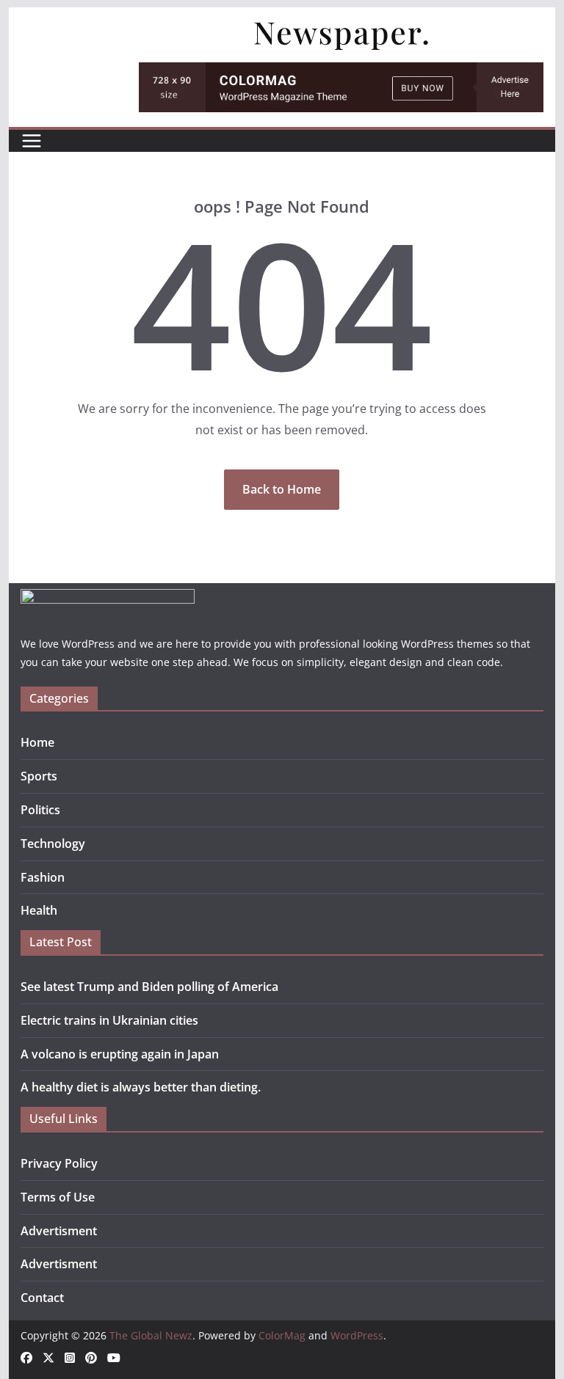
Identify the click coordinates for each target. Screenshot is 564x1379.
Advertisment (59, 1231)
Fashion (43, 877)
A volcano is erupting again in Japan (120, 1054)
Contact (42, 1298)
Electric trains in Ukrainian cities (109, 1020)
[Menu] (32, 141)
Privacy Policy (59, 1163)
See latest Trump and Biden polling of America (149, 987)
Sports (39, 776)
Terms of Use (58, 1197)
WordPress (356, 1335)
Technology (53, 843)
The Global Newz (150, 1335)
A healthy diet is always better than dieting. (141, 1087)
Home (37, 742)
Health (39, 910)
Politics (40, 810)
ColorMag (282, 1335)
